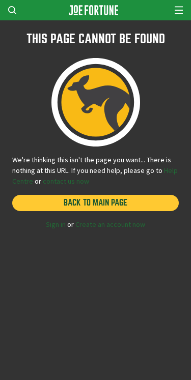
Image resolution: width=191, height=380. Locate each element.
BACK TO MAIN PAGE (95, 202)
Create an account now (110, 224)
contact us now (66, 181)
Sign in (56, 224)
